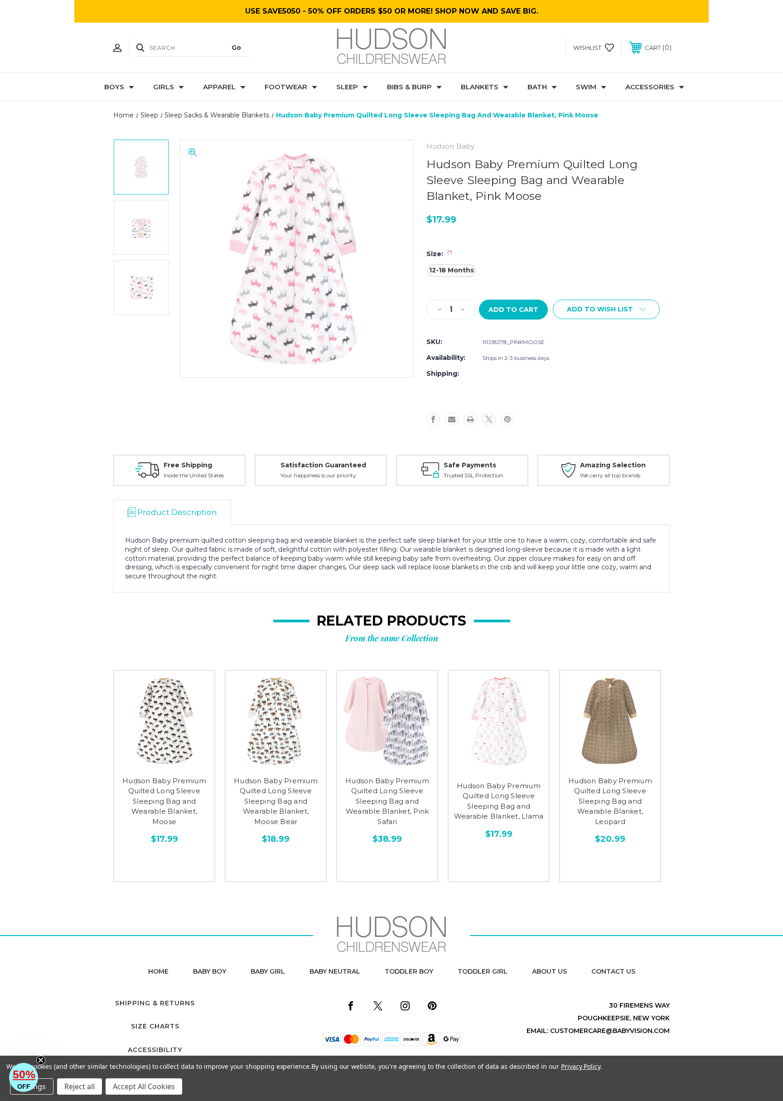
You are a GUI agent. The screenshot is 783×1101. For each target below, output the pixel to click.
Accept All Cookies (144, 1086)
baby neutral (334, 971)
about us (549, 971)
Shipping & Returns (155, 1003)
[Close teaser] (40, 1060)
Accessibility (155, 1050)
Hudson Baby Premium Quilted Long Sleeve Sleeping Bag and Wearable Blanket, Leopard (610, 801)
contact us (613, 971)
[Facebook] (433, 419)
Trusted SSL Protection (473, 475)
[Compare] (185, 762)
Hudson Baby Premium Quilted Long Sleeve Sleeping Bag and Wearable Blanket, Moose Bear (276, 801)
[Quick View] (144, 762)
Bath (537, 86)
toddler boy (409, 971)
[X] (489, 419)
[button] (23, 1077)
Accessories (649, 86)
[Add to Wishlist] (164, 762)
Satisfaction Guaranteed (323, 465)
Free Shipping (188, 465)
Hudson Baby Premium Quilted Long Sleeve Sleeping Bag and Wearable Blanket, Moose (164, 801)
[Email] (452, 419)
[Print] (470, 419)
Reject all (79, 1086)
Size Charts (155, 1026)
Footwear (286, 86)
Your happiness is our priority (318, 475)
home (158, 971)
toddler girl (483, 971)
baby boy (209, 971)
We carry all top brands (610, 475)
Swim (586, 86)
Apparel (219, 86)
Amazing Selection (613, 465)
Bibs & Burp (409, 86)
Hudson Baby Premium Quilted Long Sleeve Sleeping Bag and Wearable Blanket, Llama (499, 801)
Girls (163, 86)
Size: (439, 254)
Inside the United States (194, 475)
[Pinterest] (507, 419)
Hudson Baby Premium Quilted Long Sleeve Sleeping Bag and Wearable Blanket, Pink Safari (387, 801)
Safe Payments (470, 465)
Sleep (347, 86)
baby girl (268, 971)
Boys (114, 86)
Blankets (479, 86)
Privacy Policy (580, 1066)
